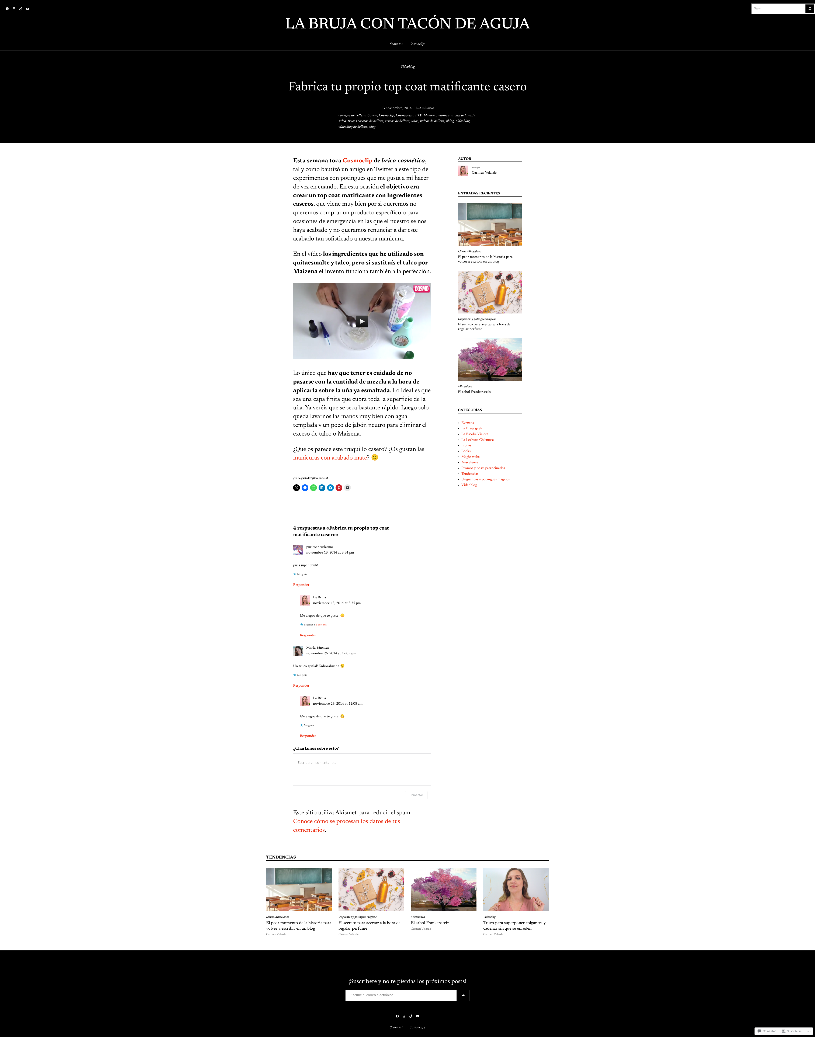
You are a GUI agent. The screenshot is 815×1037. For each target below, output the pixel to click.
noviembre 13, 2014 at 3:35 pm (337, 603)
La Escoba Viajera (474, 434)
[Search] (809, 8)
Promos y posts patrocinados (483, 468)
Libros (462, 251)
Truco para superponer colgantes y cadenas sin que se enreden (514, 926)
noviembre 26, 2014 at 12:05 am (331, 653)
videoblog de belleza (353, 127)
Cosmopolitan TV (409, 115)
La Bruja (319, 597)
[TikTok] (20, 8)
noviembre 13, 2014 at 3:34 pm (330, 552)
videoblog (463, 121)
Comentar (416, 795)
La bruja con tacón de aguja (407, 24)
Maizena (430, 115)
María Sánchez (317, 647)
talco (342, 121)
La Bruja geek (471, 428)
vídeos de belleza (432, 121)
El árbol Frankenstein (474, 392)
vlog (372, 127)
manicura (445, 115)
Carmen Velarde (484, 172)
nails (471, 115)
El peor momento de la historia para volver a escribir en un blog (485, 259)
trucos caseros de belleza (366, 121)
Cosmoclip (386, 115)
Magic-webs (470, 457)
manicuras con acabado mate (330, 458)
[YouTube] (27, 8)
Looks (466, 451)
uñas (414, 121)
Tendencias (469, 474)
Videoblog (407, 67)
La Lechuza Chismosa (477, 440)
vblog (450, 121)
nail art (460, 115)
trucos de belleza (397, 121)
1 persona (321, 625)
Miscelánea (474, 251)
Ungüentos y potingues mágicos (477, 319)
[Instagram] (14, 8)
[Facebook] (7, 8)
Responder (301, 585)
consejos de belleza (352, 115)
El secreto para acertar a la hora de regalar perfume (484, 327)
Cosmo (372, 115)
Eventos (467, 423)
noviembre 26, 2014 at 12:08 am (338, 703)
